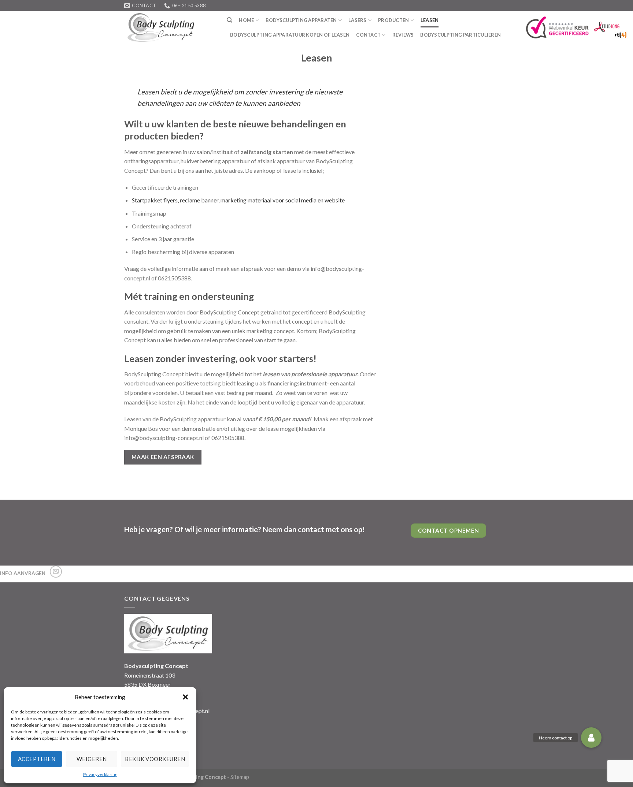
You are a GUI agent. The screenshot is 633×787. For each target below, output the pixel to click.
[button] (185, 697)
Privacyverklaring (100, 774)
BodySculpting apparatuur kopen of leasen (289, 35)
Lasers (357, 20)
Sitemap (239, 777)
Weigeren (92, 759)
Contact (368, 35)
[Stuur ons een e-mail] (56, 572)
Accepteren (37, 759)
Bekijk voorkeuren (155, 759)
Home (246, 20)
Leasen (430, 20)
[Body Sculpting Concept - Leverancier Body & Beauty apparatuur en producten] (170, 27)
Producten (393, 20)
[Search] (229, 20)
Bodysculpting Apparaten (301, 20)
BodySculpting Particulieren (460, 35)
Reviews (403, 35)
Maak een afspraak (163, 457)
